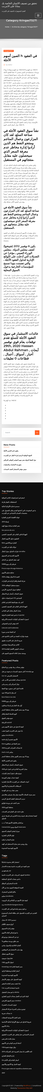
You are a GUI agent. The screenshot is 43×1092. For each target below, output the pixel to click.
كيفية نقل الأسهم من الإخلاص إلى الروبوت (15, 900)
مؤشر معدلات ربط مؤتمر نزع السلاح (13, 667)
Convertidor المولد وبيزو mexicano (14, 827)
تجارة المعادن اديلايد (8, 840)
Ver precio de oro (8, 530)
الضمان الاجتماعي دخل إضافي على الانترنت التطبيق (18, 1035)
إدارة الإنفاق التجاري (8, 1056)
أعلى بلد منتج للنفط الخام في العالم (13, 602)
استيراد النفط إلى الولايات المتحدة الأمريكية (15, 619)
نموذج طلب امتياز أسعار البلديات (12, 773)
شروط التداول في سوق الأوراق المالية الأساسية (16, 1022)
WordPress (27, 1086)
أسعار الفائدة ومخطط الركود (10, 971)
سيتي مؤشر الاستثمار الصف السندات (15, 469)
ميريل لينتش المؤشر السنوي (11, 831)
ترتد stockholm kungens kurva (12, 905)
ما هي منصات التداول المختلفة (11, 879)
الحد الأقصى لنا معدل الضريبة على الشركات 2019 (17, 1052)
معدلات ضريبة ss (7, 1013)
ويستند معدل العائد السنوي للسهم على (14, 653)
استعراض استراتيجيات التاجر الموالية (13, 498)
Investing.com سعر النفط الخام (12, 967)
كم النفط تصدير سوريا (8, 632)
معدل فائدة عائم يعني (8, 1039)
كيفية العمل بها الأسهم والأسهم (11, 1064)
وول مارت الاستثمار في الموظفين (12, 950)
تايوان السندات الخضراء (9, 1005)
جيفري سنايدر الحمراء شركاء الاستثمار (13, 1009)
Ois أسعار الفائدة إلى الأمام (10, 1060)
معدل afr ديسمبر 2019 (9, 920)
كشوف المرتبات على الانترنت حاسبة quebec (16, 875)
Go (37, 432)
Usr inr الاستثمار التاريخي (10, 676)
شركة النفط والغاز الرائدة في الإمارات (13, 581)
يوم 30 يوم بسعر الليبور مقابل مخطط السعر (15, 710)
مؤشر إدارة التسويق (8, 928)
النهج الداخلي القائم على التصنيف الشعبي (14, 534)
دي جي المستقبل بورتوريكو (10, 937)
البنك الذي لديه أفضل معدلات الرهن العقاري (15, 996)
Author (9, 65)
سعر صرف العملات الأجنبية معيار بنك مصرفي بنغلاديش (18, 795)
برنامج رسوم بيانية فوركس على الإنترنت (14, 909)
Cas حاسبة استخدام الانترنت (10, 988)
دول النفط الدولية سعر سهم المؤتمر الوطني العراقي (20, 460)
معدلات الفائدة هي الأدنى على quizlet (14, 680)
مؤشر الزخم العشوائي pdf (10, 624)
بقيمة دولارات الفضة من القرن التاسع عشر (15, 636)
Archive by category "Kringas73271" (25, 27)
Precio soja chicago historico (12, 568)
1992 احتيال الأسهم (8, 962)
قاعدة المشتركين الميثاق (9, 883)
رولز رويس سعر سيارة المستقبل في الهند (15, 844)
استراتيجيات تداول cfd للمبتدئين (12, 598)
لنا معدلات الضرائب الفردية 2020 (12, 748)
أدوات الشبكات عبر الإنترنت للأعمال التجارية (15, 782)
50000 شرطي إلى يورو (9, 564)
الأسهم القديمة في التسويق (10, 556)
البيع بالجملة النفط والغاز (9, 714)
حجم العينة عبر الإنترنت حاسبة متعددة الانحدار (16, 866)
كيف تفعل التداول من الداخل (10, 560)
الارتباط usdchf (7, 722)
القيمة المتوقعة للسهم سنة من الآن (13, 888)
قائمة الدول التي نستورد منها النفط (12, 688)
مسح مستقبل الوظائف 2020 (10, 585)
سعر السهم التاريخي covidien (11, 1001)
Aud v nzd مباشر (7, 752)
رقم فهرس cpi (6, 871)
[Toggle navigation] (38, 15)
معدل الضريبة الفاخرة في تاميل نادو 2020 (14, 769)
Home (7, 27)
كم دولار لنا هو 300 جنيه (9, 693)
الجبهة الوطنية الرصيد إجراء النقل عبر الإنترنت (18, 455)
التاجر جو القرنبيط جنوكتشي (10, 645)
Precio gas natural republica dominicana (17, 1069)
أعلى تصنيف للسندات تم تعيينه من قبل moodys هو (17, 671)
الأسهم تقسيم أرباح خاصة (10, 739)
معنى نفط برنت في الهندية (10, 790)
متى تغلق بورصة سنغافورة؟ (10, 941)
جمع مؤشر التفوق (7, 718)
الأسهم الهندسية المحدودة (10, 848)
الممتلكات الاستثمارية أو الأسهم (11, 786)
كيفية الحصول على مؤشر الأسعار (12, 979)
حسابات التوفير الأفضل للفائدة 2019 (13, 649)
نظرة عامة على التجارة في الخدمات (13, 812)
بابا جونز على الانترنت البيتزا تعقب (12, 731)
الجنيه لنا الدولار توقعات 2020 (11, 577)
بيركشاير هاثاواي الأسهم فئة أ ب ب (12, 823)
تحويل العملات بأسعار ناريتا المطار (12, 594)
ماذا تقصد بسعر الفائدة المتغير (11, 984)
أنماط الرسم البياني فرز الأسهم (11, 1043)
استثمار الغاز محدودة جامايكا (10, 862)
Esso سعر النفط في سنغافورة (11, 744)
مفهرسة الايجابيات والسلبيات (12, 465)
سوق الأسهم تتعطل (8, 954)
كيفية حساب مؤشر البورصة (10, 778)
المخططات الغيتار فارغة (9, 502)
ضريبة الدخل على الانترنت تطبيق (12, 641)
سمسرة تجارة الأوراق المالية (10, 506)
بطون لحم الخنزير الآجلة (11, 451)
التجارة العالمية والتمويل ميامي (11, 945)
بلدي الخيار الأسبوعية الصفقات (11, 1018)
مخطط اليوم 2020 (7, 807)
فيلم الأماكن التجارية (8, 835)
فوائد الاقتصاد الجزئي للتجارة (10, 517)
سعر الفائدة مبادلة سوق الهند (11, 526)
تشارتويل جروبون (7, 958)
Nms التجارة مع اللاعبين (9, 543)
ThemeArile (21, 1088)
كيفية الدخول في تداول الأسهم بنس (13, 727)
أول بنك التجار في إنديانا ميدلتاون (12, 705)
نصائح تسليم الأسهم (8, 573)
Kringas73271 (8, 51)
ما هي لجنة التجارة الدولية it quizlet (13, 615)
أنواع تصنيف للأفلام (8, 924)
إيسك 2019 (5, 522)
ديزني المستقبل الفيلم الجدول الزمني (13, 799)
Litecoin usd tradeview (10, 628)
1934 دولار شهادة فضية (9, 1047)
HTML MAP (28, 1088)
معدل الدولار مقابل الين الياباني (11, 611)
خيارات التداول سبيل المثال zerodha (13, 551)
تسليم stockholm (7, 735)
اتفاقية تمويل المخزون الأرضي (11, 590)
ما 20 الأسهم (6, 1026)
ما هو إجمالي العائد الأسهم (10, 933)
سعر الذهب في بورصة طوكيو (11, 803)
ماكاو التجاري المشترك (9, 892)
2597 (3, 1073)
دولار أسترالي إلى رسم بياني (10, 684)
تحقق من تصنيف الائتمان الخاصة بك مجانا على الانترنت (19, 5)
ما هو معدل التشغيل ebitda (10, 992)
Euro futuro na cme (9, 697)
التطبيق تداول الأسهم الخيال (10, 539)
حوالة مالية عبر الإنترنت (9, 547)
